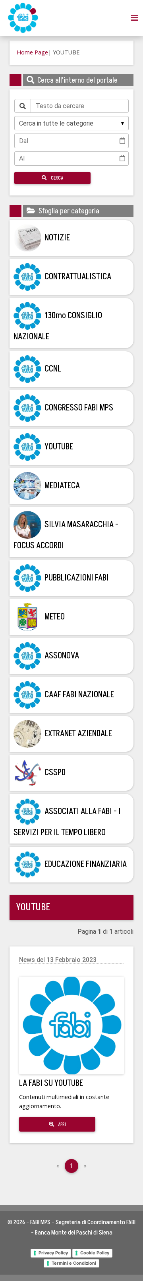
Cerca (56, 178)
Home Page (32, 52)
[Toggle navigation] (134, 17)
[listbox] (71, 123)
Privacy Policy (53, 1253)
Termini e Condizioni (74, 1263)
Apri (61, 1124)
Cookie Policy (94, 1253)
